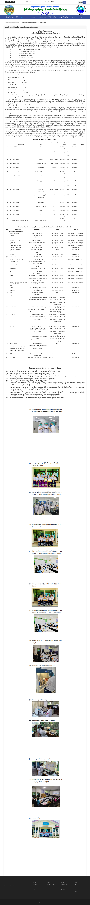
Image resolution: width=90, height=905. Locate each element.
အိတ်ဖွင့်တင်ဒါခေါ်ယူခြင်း (52, 17)
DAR (76, 882)
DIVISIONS (35, 887)
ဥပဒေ (27, 17)
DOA (62, 887)
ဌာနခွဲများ (22, 17)
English (80, 2)
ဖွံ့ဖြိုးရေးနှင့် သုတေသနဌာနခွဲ (15, 22)
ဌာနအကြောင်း (15, 17)
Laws (34, 889)
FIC (75, 894)
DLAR (76, 887)
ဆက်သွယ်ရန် (72, 17)
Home (34, 882)
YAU (76, 889)
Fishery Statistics (42, 17)
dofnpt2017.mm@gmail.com (11, 886)
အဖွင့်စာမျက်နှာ (8, 17)
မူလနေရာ (6, 22)
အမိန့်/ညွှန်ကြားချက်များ (63, 17)
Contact (49, 887)
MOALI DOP (64, 884)
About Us (35, 884)
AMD (62, 891)
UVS (76, 891)
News (48, 882)
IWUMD (63, 889)
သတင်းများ (33, 17)
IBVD (76, 884)
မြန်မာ (84, 2)
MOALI (62, 882)
